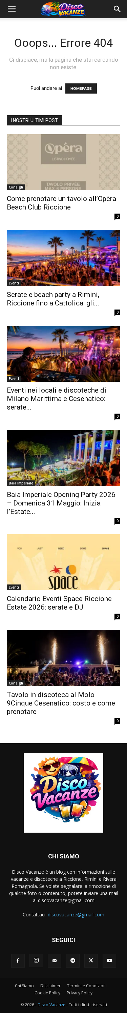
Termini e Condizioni (87, 986)
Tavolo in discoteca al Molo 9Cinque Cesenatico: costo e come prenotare (61, 703)
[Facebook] (18, 961)
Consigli (16, 187)
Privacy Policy (79, 993)
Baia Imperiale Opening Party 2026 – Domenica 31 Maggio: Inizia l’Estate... (61, 503)
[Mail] (54, 961)
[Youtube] (109, 961)
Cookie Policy (47, 993)
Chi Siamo (24, 986)
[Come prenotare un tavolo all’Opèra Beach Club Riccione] (63, 162)
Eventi (14, 283)
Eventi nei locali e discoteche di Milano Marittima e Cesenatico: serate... (56, 398)
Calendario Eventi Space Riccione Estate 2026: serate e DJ (59, 603)
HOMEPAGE (81, 88)
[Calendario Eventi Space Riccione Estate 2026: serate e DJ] (63, 562)
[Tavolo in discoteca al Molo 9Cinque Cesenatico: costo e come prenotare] (63, 658)
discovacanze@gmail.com (76, 914)
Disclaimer (50, 986)
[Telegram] (73, 961)
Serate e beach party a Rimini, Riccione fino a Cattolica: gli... (53, 299)
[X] (91, 961)
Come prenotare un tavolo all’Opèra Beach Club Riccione (61, 203)
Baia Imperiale (21, 483)
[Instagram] (36, 960)
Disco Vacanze (51, 1005)
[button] (11, 9)
